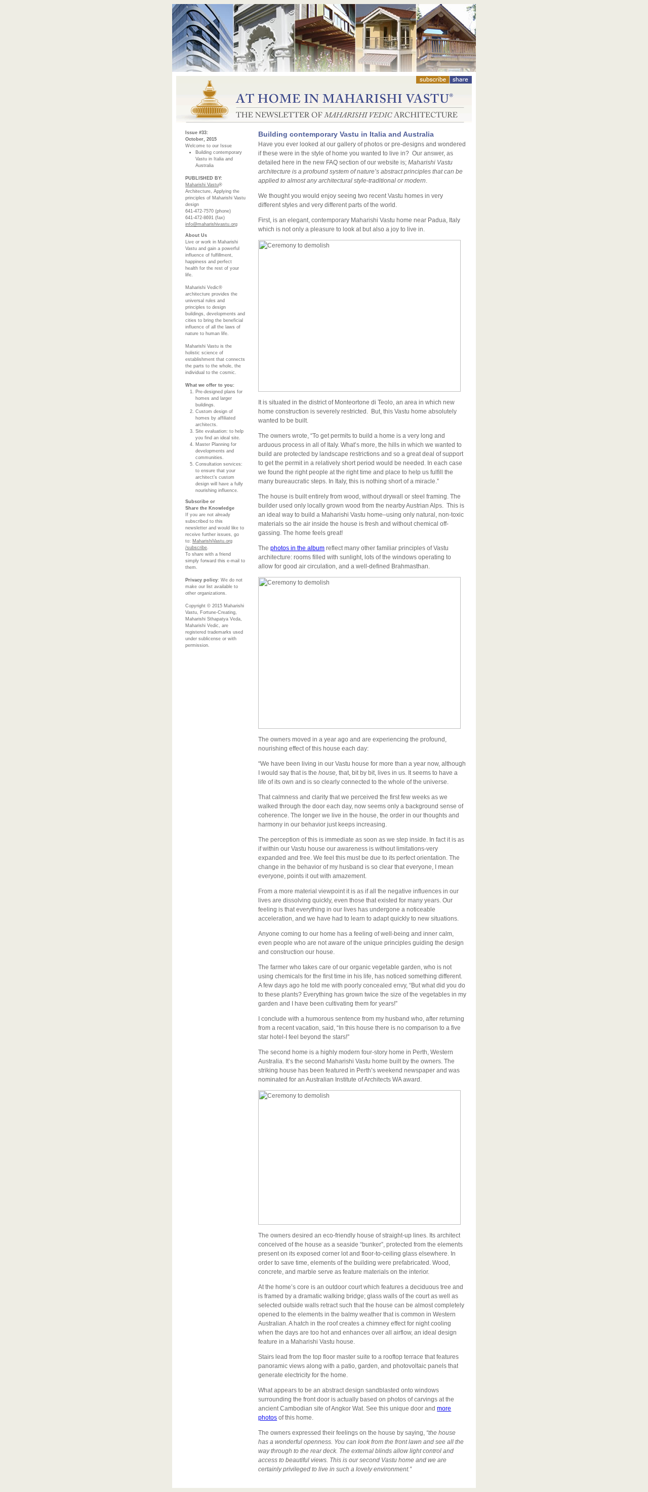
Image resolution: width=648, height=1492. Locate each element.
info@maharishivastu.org (211, 224)
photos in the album (297, 548)
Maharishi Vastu (202, 184)
